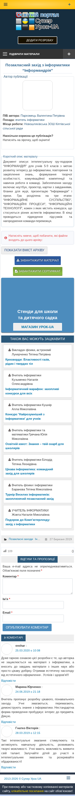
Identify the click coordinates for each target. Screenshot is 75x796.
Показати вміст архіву (24, 250)
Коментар (11, 576)
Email (7, 612)
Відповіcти (8, 680)
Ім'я (6, 599)
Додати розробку (39, 40)
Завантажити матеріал (39, 260)
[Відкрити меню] (69, 54)
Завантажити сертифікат (39, 271)
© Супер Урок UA (22, 778)
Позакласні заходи (21, 539)
